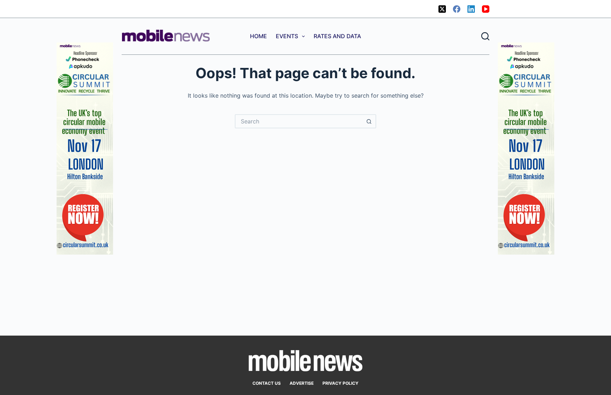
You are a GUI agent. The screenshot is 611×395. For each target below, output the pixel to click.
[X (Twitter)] (442, 9)
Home (258, 36)
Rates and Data (337, 36)
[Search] (485, 36)
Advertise (302, 383)
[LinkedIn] (471, 9)
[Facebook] (456, 9)
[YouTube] (485, 9)
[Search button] (369, 121)
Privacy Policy (340, 383)
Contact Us (266, 383)
